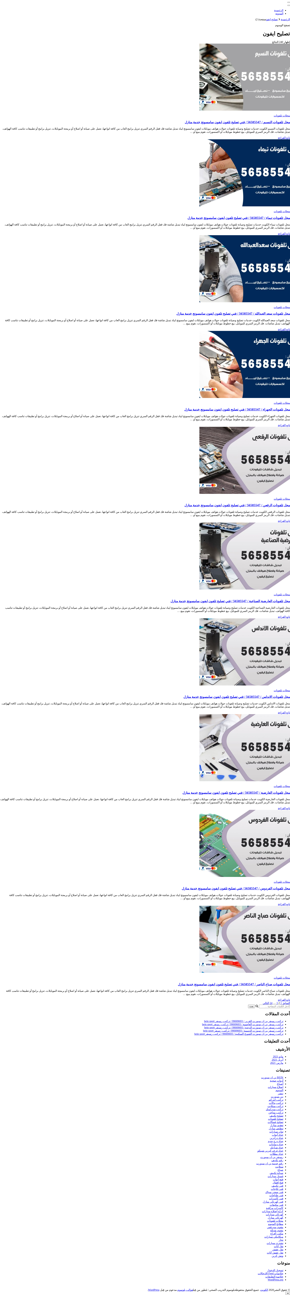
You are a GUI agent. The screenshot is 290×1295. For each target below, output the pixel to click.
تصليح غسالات (275, 1122)
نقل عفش (277, 1249)
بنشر (280, 1093)
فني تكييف (277, 1185)
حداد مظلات (276, 1154)
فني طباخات (276, 1195)
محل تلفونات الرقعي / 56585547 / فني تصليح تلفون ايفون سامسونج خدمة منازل (237, 505)
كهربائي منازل (275, 1217)
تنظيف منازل (276, 1128)
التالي (266, 1003)
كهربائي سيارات (274, 1214)
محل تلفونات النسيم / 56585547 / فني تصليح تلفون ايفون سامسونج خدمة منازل (237, 122)
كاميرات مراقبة (274, 1208)
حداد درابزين (276, 1138)
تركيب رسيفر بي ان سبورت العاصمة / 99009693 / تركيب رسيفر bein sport (242, 1024)
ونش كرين (277, 1255)
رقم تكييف (277, 1160)
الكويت (264, 1289)
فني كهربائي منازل (273, 1201)
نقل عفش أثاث (275, 1252)
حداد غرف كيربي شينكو (270, 1150)
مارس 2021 (276, 1062)
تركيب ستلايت (275, 1106)
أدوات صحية (276, 1080)
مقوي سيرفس (275, 1227)
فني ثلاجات (277, 1189)
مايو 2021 (278, 1056)
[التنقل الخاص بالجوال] (288, 2)
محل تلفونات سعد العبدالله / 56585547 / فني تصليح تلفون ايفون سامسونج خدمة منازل (233, 313)
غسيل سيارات (275, 1176)
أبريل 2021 (277, 1059)
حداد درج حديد (275, 1141)
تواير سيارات (276, 1131)
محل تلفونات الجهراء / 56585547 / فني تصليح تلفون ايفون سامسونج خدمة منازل (237, 409)
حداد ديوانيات (276, 1144)
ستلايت (279, 1166)
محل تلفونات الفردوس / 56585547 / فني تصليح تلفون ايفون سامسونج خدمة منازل (236, 888)
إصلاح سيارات (275, 1087)
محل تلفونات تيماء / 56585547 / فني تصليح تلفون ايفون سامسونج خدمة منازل (238, 218)
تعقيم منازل (276, 1125)
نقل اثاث (278, 1246)
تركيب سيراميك (274, 1109)
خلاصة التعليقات (274, 1276)
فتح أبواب (278, 1179)
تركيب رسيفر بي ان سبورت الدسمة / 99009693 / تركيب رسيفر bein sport (243, 1030)
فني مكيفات (276, 1204)
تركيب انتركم (276, 1099)
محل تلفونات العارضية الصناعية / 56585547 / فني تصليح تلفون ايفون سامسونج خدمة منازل (230, 601)
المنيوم (279, 1090)
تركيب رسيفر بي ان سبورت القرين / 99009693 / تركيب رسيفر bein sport (243, 1021)
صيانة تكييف (276, 1173)
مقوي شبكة (276, 1230)
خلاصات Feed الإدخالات (270, 1273)
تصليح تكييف (276, 1115)
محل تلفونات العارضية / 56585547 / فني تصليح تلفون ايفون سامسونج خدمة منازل (236, 792)
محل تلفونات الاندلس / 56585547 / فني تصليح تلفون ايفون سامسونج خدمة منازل (236, 697)
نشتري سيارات (275, 1243)
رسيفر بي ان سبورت (271, 1157)
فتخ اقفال (278, 1182)
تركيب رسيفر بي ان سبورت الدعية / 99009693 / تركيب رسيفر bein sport (243, 1027)
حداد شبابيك (276, 1147)
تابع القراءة (284, 137)
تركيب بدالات (276, 1103)
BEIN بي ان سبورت (272, 1077)
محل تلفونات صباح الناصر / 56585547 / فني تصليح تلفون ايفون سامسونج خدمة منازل (234, 984)
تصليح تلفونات (275, 1118)
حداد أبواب (277, 1134)
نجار (281, 1240)
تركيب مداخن (275, 1112)
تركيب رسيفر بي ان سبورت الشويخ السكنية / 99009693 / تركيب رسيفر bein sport (238, 1033)
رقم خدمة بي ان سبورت (269, 1163)
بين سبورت (277, 1096)
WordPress (153, 1289)
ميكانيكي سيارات (273, 1236)
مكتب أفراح (276, 1233)
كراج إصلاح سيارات (272, 1211)
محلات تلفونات (282, 115)
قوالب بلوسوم (185, 1289)
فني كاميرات (276, 1198)
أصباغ (280, 1083)
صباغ (280, 1169)
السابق (286, 1003)
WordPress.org (275, 1279)
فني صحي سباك (274, 1192)
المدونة (279, 13)
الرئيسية (278, 10)
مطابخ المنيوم (275, 1224)
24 (271, 1003)
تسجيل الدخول (275, 1270)
